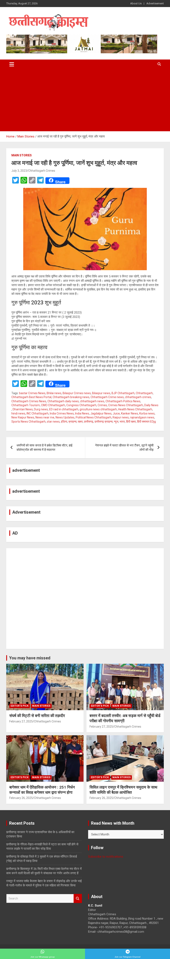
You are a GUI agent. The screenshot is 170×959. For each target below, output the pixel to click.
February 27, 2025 (21, 721)
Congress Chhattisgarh (81, 405)
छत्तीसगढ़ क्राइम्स (104, 421)
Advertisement (155, 3)
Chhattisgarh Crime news (107, 397)
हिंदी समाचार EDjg (146, 421)
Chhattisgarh (144, 393)
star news (53, 421)
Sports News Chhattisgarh (28, 421)
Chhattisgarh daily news (63, 401)
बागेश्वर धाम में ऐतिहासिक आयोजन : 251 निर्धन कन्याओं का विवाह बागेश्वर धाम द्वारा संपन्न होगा (42, 790)
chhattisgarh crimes (138, 397)
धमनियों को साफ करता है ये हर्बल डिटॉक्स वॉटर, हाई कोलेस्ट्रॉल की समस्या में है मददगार (44, 448)
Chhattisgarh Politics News (123, 401)
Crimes (102, 405)
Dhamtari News (23, 409)
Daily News (151, 405)
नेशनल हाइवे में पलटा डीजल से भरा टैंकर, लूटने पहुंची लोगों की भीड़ (124, 448)
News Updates (65, 417)
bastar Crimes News (32, 393)
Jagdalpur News (101, 413)
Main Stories (21, 155)
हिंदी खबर (131, 421)
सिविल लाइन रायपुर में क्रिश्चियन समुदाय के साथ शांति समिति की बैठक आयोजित (123, 790)
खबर (80, 421)
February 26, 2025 (21, 798)
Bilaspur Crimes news (77, 393)
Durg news (41, 409)
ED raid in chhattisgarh (63, 409)
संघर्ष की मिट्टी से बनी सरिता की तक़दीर (37, 715)
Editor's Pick (20, 705)
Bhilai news (54, 393)
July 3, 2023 (19, 170)
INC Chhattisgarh (38, 413)
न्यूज (116, 421)
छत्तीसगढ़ (88, 421)
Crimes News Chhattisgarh (125, 405)
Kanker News (129, 413)
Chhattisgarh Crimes (41, 170)
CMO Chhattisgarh (53, 405)
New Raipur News (22, 417)
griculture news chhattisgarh (98, 409)
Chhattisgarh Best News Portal (31, 397)
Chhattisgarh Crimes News (28, 401)
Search (78, 898)
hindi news (18, 413)
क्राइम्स (72, 421)
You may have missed (29, 657)
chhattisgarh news (92, 401)
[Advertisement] (85, 100)
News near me (44, 417)
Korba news (147, 413)
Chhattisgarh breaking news (71, 397)
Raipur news (121, 417)
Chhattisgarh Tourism (25, 405)
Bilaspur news (101, 393)
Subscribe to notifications (105, 856)
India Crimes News (62, 413)
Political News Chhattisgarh (93, 417)
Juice (116, 413)
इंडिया (64, 421)
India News (82, 413)
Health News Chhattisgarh (135, 409)
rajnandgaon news (142, 417)
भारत (122, 421)
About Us (136, 3)
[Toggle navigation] (11, 64)
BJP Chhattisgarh (123, 393)
